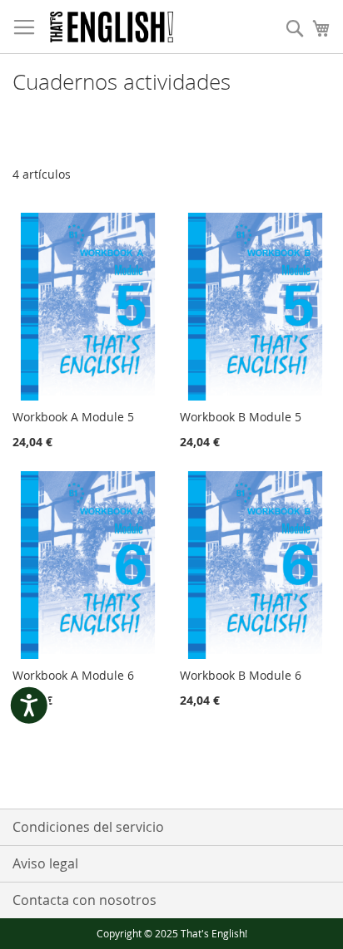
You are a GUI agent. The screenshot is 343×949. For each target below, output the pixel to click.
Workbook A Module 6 (73, 675)
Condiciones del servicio (88, 827)
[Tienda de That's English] (111, 27)
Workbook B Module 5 (240, 417)
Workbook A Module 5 (73, 417)
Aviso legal (45, 863)
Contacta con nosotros (84, 900)
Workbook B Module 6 (240, 675)
